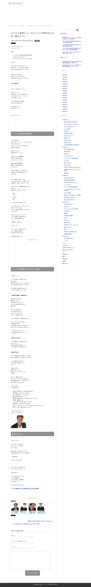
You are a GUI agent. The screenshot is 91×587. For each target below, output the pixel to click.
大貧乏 (65, 217)
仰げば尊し (66, 131)
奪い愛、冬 (66, 220)
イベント (64, 242)
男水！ (65, 229)
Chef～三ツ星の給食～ (69, 177)
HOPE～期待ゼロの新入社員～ (71, 121)
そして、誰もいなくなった (70, 126)
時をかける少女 (67, 140)
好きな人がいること (68, 135)
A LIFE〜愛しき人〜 (68, 204)
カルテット (66, 206)
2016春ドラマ (66, 147)
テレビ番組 (65, 245)
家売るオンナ (67, 137)
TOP (13, 25)
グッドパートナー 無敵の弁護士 (71, 158)
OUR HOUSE (67, 151)
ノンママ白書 (67, 128)
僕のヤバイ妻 (67, 165)
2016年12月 (65, 81)
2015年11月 (65, 111)
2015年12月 (65, 108)
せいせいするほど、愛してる (70, 124)
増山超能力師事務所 (68, 215)
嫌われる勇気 (67, 222)
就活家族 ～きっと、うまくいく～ (71, 224)
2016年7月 (64, 93)
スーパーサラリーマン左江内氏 (71, 208)
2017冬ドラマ (66, 201)
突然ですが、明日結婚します (70, 231)
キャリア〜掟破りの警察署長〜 (71, 186)
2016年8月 (64, 90)
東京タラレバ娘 (67, 227)
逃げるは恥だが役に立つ (69, 199)
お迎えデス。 (67, 153)
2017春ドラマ (66, 236)
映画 (64, 256)
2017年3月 (64, 74)
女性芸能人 (65, 254)
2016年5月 (64, 97)
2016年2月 (64, 104)
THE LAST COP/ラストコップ (71, 182)
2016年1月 (64, 106)
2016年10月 (65, 86)
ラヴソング (66, 160)
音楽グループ (65, 263)
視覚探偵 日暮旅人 (68, 233)
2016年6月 (64, 95)
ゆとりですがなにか (68, 155)
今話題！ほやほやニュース (68, 247)
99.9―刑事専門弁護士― (69, 149)
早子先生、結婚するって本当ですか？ (72, 167)
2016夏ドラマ (66, 119)
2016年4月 (64, 99)
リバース (66, 240)
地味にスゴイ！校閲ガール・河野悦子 (72, 195)
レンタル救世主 (67, 192)
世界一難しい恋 (67, 162)
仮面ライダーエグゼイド (68, 249)
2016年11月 (65, 83)
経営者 (64, 261)
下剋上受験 (66, 211)
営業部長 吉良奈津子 (68, 133)
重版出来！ (66, 173)
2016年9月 (64, 88)
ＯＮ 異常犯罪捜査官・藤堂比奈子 (71, 144)
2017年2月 (64, 77)
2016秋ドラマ (66, 175)
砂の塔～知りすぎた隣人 (69, 197)
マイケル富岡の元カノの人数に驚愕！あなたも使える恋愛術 (26, 523)
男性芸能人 (37, 40)
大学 (64, 252)
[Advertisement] (45, 16)
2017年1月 (64, 79)
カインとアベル (67, 184)
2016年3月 (64, 102)
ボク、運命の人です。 (69, 238)
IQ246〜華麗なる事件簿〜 (70, 180)
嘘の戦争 (66, 213)
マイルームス (15, 3)
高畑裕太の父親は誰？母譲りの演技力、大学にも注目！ (40, 521)
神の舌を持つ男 (67, 142)
